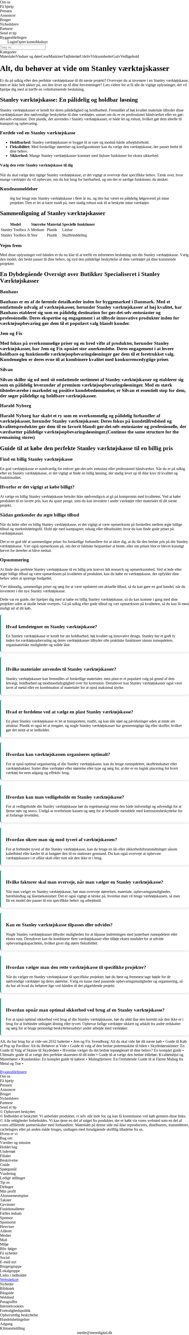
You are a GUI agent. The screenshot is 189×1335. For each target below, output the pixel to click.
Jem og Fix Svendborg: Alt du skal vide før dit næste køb (117, 1041)
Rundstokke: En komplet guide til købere (53, 1059)
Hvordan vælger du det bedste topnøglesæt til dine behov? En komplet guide (122, 1050)
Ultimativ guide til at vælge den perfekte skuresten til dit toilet (47, 1055)
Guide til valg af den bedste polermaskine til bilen (108, 1046)
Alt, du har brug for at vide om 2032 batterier (35, 1041)
